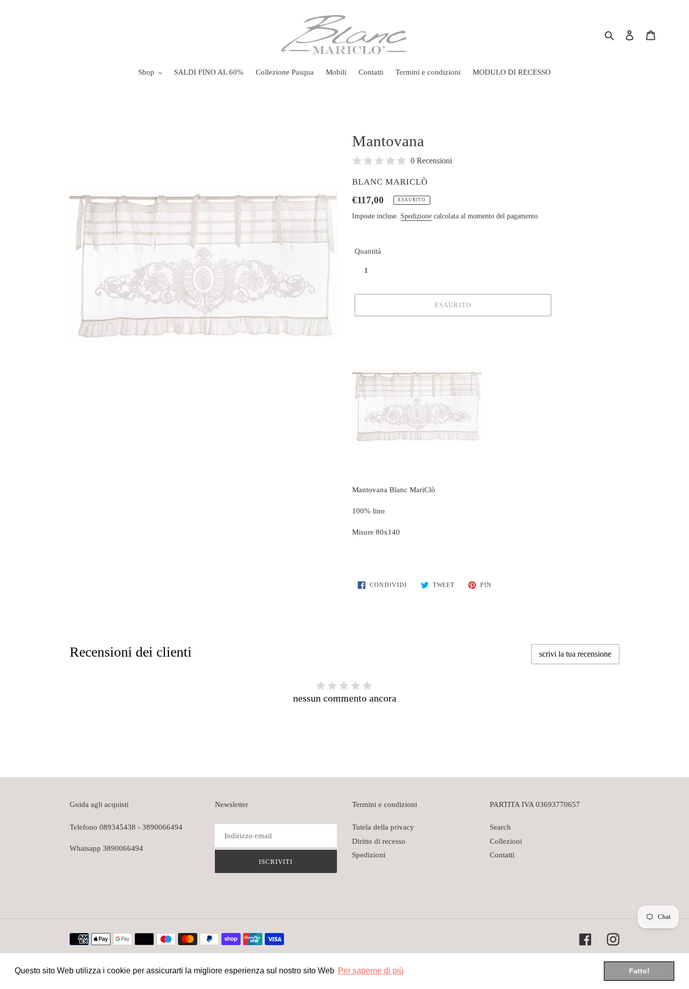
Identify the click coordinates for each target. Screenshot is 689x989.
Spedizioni (368, 855)
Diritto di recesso (379, 841)
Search (500, 827)
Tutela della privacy (383, 827)
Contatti (502, 855)
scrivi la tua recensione (575, 654)
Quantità (368, 251)
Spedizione (416, 216)
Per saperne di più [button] (371, 970)
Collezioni (506, 841)
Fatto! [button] (639, 971)
